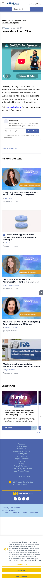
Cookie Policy (36, 560)
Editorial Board (21, 446)
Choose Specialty (19, 9)
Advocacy (21, 20)
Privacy (21, 463)
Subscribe (31, 131)
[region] (21, 558)
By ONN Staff (10, 370)
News (25, 513)
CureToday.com (21, 454)
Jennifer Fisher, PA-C (12, 285)
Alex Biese (8, 198)
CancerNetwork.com (21, 451)
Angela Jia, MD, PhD (12, 327)
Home (4, 20)
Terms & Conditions (21, 466)
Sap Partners (12, 20)
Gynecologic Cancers (10, 148)
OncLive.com (21, 456)
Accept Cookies (21, 576)
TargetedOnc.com (21, 459)
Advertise (21, 461)
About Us (21, 444)
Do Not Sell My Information (21, 468)
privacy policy (8, 137)
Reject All (21, 570)
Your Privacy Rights (21, 471)
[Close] (40, 539)
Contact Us (21, 449)
